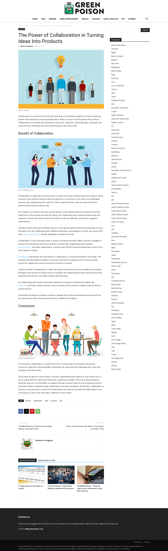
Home (35, 19)
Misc (113, 240)
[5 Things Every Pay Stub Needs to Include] (31, 475)
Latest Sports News (119, 218)
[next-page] (23, 495)
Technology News (118, 343)
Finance (114, 144)
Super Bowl (116, 328)
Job (112, 200)
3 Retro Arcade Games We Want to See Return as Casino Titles (85, 427)
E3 (112, 126)
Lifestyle (114, 233)
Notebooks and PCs (119, 262)
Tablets (114, 332)
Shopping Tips (117, 314)
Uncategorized (117, 358)
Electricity (115, 133)
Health (85, 19)
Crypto (114, 111)
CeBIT (113, 96)
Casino (114, 89)
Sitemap (132, 19)
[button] (147, 19)
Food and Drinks (118, 148)
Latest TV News (117, 222)
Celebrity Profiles (118, 100)
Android (114, 49)
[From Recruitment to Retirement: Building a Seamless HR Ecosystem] (61, 475)
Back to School (117, 56)
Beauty (114, 60)
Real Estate (115, 284)
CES (112, 104)
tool (61, 401)
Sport (113, 321)
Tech (43, 19)
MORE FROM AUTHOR (46, 461)
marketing (22, 285)
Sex (112, 306)
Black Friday (116, 71)
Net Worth (115, 251)
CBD (113, 93)
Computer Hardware (119, 108)
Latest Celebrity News (120, 207)
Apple (113, 52)
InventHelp (23, 257)
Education (115, 130)
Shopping (115, 310)
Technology (116, 340)
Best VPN (115, 63)
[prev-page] (19, 495)
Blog (113, 74)
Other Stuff (116, 266)
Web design (116, 369)
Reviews (114, 295)
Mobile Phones (117, 244)
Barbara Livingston (27, 46)
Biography (115, 67)
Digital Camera (117, 122)
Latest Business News (120, 203)
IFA (112, 196)
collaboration (38, 401)
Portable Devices (118, 281)
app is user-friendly (31, 234)
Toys (113, 351)
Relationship (116, 288)
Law (113, 225)
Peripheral (115, 273)
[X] (26, 411)
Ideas (46, 401)
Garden (114, 163)
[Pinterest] (32, 411)
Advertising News (118, 45)
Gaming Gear (116, 159)
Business (28, 26)
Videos (114, 365)
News (113, 255)
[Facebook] (20, 411)
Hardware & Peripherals (121, 170)
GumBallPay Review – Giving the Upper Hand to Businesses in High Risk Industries (89, 488)
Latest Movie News (119, 211)
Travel (113, 354)
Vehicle (114, 362)
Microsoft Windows (119, 236)
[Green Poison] (84, 8)
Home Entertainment (120, 185)
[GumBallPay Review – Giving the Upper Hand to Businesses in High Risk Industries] (90, 475)
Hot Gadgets (116, 189)
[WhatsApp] (37, 411)
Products (54, 401)
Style (113, 325)
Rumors (114, 299)
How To (114, 192)
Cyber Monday (117, 115)
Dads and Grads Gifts (120, 119)
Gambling (115, 152)
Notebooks (115, 259)
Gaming (52, 19)
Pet (123, 19)
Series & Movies (117, 303)
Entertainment (117, 137)
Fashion (96, 19)
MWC (113, 247)
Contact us (138, 542)
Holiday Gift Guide (118, 178)
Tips (113, 347)
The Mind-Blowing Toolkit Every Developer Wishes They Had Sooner (35, 427)
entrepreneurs (24, 247)
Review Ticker (116, 292)
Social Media (116, 317)
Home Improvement (69, 19)
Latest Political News (119, 214)
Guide (113, 166)
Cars (113, 82)
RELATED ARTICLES (27, 461)
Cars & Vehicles (110, 19)
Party (113, 270)
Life (112, 229)
